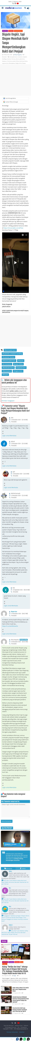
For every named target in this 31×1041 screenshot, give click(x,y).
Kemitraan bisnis (23, 61)
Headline (5, 31)
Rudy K (10, 925)
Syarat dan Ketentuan (9, 1025)
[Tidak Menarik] (3, 433)
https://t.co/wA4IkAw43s (10, 626)
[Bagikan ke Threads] (28, 1039)
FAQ (18, 1027)
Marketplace (12, 63)
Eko (10, 888)
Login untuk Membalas (9, 436)
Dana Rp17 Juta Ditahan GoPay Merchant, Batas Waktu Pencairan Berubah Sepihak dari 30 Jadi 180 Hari (15, 882)
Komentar (9, 868)
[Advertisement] (15, 80)
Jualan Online (16, 61)
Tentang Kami (24, 1027)
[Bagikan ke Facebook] (17, 1039)
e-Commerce (9, 61)
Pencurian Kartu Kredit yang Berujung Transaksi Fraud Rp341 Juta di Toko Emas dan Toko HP (19, 1009)
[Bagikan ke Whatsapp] (24, 1039)
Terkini (24, 868)
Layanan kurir (5, 63)
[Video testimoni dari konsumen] (15, 839)
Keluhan (11, 31)
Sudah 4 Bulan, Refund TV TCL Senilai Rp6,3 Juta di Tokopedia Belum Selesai (20, 989)
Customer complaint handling (12, 354)
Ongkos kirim (19, 63)
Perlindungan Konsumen (10, 1027)
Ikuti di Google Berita (11, 98)
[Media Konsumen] (13, 8)
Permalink (13, 422)
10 (23, 1004)
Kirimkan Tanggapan (8, 401)
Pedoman (26, 1025)
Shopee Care (14, 611)
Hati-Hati (5, 962)
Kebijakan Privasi (19, 1025)
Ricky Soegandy (18, 54)
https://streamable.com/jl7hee (13, 228)
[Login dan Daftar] (28, 8)
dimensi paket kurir (20, 59)
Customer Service (11, 59)
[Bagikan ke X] (21, 1039)
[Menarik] (3, 431)
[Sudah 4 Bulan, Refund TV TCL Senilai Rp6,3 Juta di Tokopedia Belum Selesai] (6, 987)
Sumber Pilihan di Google (12, 102)
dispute (4, 61)
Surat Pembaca (18, 31)
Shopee (24, 63)
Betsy (10, 871)
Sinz (10, 906)
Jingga (14, 975)
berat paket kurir (13, 57)
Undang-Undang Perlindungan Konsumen (14, 859)
